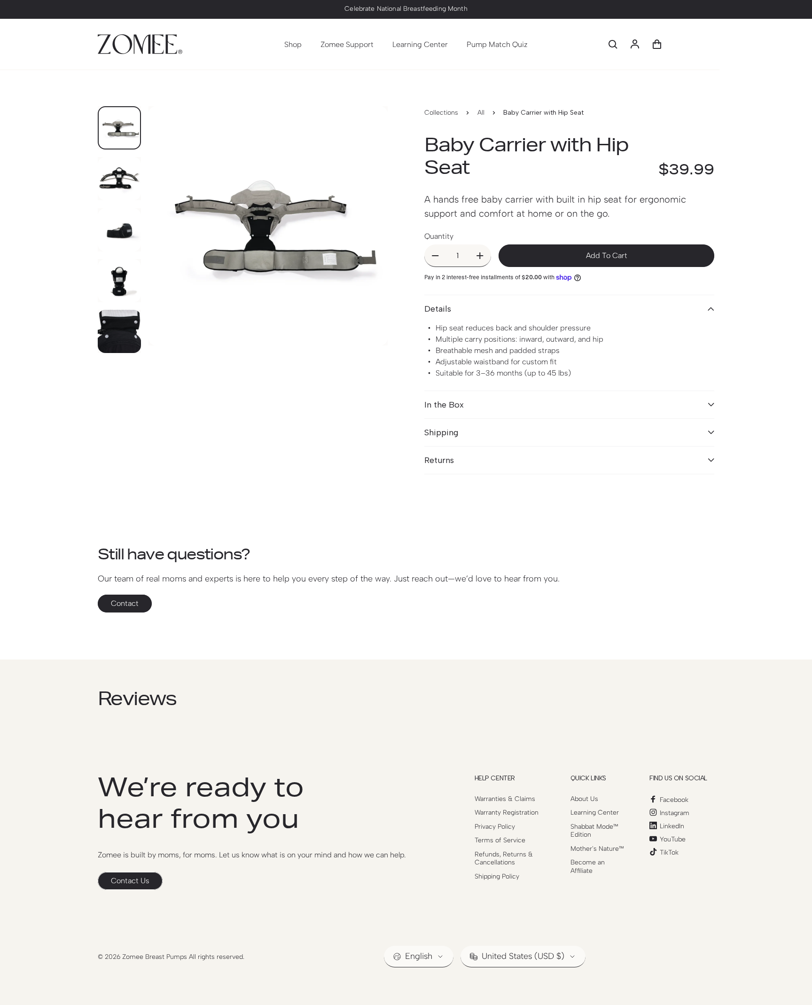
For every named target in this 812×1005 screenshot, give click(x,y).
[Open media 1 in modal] (268, 225)
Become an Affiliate (587, 866)
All (480, 113)
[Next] (363, 246)
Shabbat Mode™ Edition (594, 831)
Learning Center (594, 813)
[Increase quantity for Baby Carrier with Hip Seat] (480, 255)
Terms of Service (500, 840)
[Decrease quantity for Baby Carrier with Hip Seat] (435, 255)
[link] (130, 881)
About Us (584, 799)
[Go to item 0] (119, 127)
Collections (441, 113)
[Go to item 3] (119, 229)
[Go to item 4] (119, 280)
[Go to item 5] (119, 331)
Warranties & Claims (505, 799)
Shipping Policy (497, 876)
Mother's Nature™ (597, 849)
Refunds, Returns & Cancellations (504, 858)
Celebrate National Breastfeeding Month (405, 9)
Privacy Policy (495, 827)
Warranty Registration (507, 813)
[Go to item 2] (119, 178)
